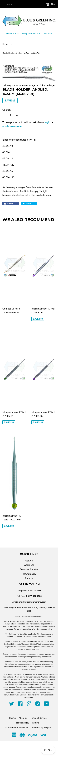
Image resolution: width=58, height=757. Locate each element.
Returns (29, 578)
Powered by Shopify (41, 727)
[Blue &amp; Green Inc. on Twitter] (11, 704)
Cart (53, 4)
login (47, 122)
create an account (12, 126)
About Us (29, 564)
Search (29, 560)
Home (5, 44)
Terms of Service (29, 569)
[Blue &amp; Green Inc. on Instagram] (37, 704)
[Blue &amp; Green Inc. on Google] (29, 704)
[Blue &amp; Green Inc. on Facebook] (20, 704)
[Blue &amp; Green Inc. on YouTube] (46, 704)
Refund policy (29, 573)
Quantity (6, 109)
